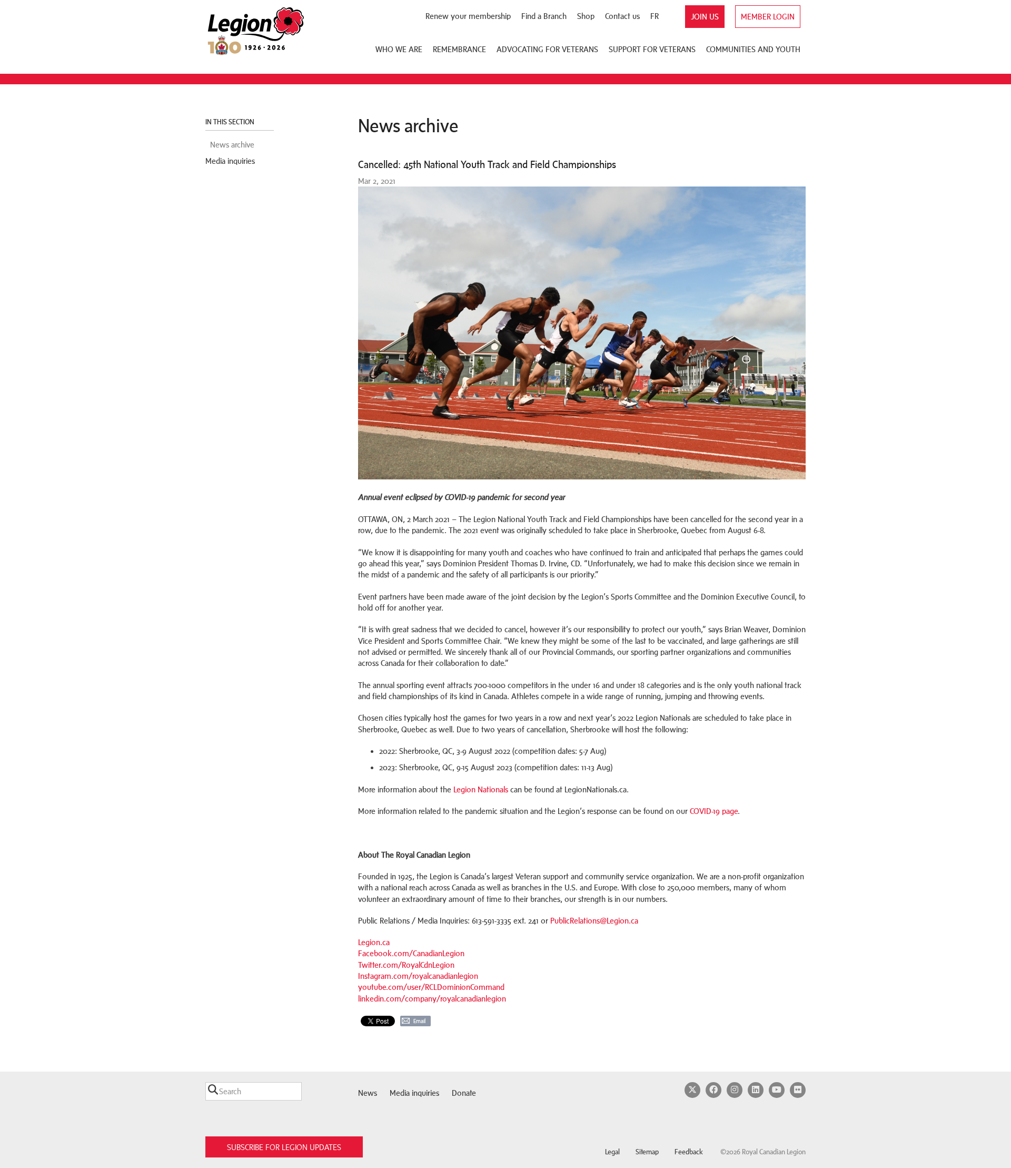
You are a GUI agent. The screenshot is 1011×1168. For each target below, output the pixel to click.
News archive (232, 144)
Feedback (689, 1152)
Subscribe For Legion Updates (284, 1147)
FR (654, 16)
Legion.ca (374, 942)
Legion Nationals (480, 789)
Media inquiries (230, 160)
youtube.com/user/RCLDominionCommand (431, 987)
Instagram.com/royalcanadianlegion (418, 975)
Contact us (622, 16)
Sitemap (647, 1152)
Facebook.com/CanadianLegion (411, 953)
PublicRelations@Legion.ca (594, 920)
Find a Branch (544, 16)
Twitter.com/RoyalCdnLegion (406, 964)
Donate (464, 1092)
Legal (612, 1152)
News (367, 1092)
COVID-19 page (714, 811)
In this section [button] (230, 122)
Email (419, 1021)
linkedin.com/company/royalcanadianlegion (432, 998)
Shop (585, 16)
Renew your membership (468, 16)
